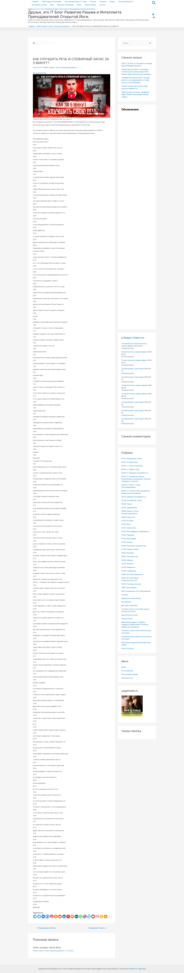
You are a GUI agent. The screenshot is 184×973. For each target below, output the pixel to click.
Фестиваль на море (39, 5)
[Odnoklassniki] (56, 916)
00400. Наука (126, 504)
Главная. (35, 2)
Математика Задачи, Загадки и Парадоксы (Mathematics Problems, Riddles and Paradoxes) (135, 624)
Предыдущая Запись (46, 928)
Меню (79, 5)
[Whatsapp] (81, 916)
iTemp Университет (125, 2)
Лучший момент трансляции (132, 369)
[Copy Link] (101, 916)
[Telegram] (153, 14)
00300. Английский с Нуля (131, 500)
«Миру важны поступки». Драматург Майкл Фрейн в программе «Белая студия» (135, 94)
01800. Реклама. (127, 553)
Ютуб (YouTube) (127, 648)
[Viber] (85, 916)
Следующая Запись (97, 928)
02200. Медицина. (128, 567)
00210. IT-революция (129, 462)
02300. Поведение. (128, 571)
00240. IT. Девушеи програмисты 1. (135, 473)
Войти (123, 667)
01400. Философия (128, 539)
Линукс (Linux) (127, 619)
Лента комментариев (129, 674)
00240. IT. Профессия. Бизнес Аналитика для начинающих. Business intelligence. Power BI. (136, 478)
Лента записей (127, 671)
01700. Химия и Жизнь (130, 549)
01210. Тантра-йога (128, 528)
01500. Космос (127, 542)
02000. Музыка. (127, 560)
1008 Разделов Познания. (51, 2)
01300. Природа (127, 535)
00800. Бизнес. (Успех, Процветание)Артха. (60, 67)
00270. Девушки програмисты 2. (134, 497)
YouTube (124, 595)
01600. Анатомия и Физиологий (133, 546)
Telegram (102, 2)
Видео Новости (134, 337)
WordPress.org (127, 678)
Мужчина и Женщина (65, 5)
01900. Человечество (129, 556)
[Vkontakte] (43, 916)
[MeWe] (76, 916)
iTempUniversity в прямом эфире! (134, 352)
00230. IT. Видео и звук (130, 469)
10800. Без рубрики (129, 587)
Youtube (93, 2)
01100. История (127, 521)
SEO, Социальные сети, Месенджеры (136, 591)
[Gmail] (97, 916)
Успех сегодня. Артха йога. (47, 947)
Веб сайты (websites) (129, 605)
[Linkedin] (64, 916)
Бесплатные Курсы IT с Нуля (76, 2)
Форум (112, 2)
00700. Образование (129, 508)
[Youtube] (93, 916)
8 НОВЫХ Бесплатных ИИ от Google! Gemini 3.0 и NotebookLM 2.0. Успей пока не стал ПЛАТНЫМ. (135, 80)
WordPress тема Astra (137, 969)
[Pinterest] (68, 916)
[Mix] (72, 916)
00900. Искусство (128, 517)
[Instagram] (51, 916)
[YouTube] (154, 17)
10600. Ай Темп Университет (132, 574)
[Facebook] (47, 916)
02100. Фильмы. (127, 564)
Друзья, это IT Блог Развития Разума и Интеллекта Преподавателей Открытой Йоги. (74, 14)
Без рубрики (126, 602)
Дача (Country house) (129, 615)
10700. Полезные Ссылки (131, 584)
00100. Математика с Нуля (131, 459)
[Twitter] (39, 916)
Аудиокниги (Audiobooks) (131, 598)
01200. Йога (126, 524)
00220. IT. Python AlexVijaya (132, 466)
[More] (105, 916)
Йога (52, 5)
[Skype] (89, 916)
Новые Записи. (90, 5)
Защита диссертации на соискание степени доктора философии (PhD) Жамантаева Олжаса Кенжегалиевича (136, 71)
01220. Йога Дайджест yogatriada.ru (135, 531)
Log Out (102, 5)
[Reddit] (60, 916)
